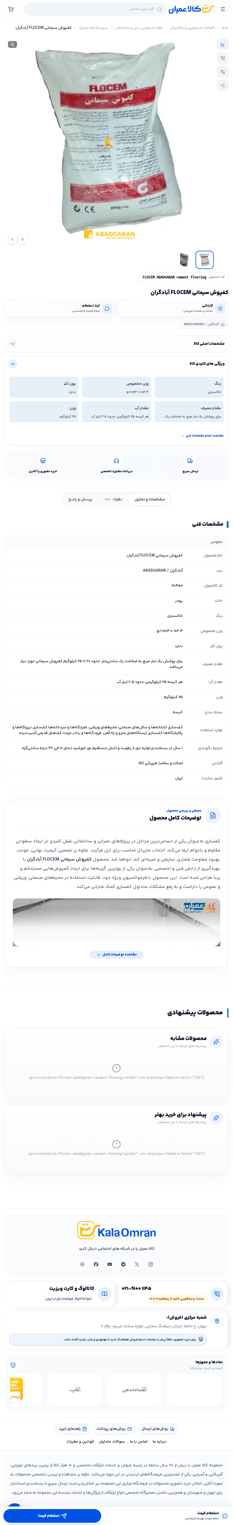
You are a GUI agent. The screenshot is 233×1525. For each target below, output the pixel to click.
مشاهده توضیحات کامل (120, 954)
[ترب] (74, 1390)
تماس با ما (139, 1442)
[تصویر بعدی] (12, 239)
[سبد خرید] (11, 9)
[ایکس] (137, 1264)
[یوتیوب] (109, 1264)
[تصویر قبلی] (22, 239)
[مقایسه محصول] (222, 72)
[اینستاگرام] (150, 1264)
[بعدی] (15, 1390)
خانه (225, 28)
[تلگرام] (123, 1264)
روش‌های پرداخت (111, 1429)
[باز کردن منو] (222, 9)
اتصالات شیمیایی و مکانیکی (192, 28)
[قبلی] (218, 1390)
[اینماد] (194, 1390)
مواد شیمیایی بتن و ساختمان (139, 28)
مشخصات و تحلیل (150, 499)
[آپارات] (82, 1264)
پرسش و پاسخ (80, 499)
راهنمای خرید (70, 1429)
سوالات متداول (112, 1442)
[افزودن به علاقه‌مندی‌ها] (222, 58)
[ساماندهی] (134, 1390)
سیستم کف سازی (93, 28)
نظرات (113, 499)
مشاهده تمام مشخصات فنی (203, 435)
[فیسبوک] (96, 1264)
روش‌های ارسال (155, 1429)
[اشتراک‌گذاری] (222, 85)
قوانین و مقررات (80, 1442)
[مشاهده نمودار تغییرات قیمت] (222, 44)
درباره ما (160, 1442)
